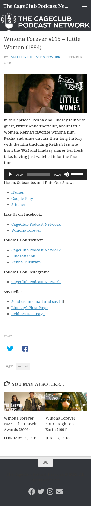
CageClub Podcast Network (34, 57)
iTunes (17, 192)
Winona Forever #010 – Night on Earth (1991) (60, 424)
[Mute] (66, 174)
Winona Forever (26, 230)
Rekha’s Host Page (28, 314)
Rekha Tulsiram (26, 262)
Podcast (22, 366)
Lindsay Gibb (23, 256)
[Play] (10, 174)
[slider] (78, 174)
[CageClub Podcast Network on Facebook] (31, 491)
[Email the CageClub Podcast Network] (59, 491)
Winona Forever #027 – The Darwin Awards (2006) (21, 424)
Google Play (22, 198)
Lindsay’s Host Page (29, 307)
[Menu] (84, 6)
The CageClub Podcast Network (36, 6)
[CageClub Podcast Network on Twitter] (40, 491)
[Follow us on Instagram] (50, 491)
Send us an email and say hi (37, 301)
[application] (45, 174)
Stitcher (18, 204)
